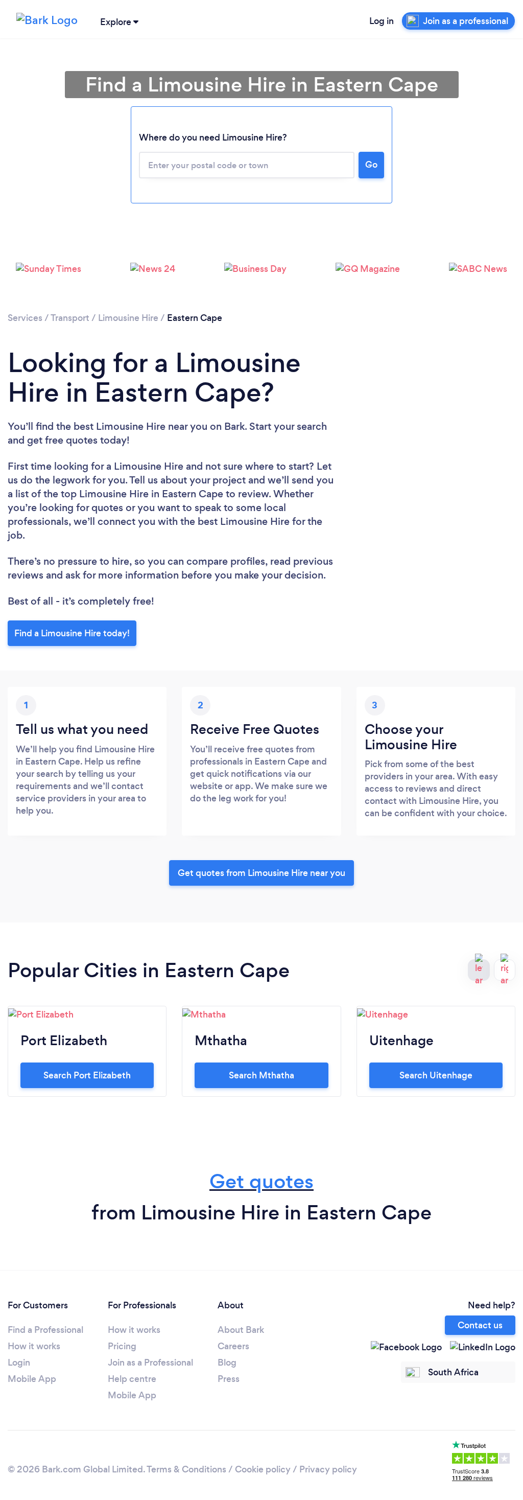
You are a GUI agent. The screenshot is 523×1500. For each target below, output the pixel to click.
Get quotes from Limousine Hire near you (261, 873)
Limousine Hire (128, 318)
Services (25, 318)
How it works (34, 1346)
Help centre (132, 1379)
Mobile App (32, 1379)
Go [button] (371, 164)
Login (19, 1362)
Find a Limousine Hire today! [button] (72, 633)
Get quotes (261, 1181)
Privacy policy (328, 1469)
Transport (70, 318)
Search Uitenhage (435, 1075)
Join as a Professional (150, 1362)
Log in (381, 21)
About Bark (241, 1330)
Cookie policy (263, 1469)
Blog (227, 1362)
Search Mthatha (261, 1075)
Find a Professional (45, 1330)
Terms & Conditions (186, 1469)
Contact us (480, 1325)
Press (229, 1379)
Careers (233, 1346)
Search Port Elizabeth (87, 1075)
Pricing (122, 1346)
